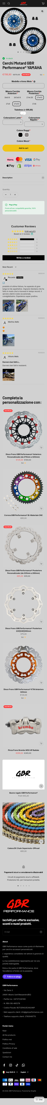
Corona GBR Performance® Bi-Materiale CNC (23, 515)
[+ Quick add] (41, 447)
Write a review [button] (23, 257)
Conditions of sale (10, 1048)
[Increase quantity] (15, 194)
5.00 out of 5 (30, 231)
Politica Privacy (9, 1044)
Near (5, 1031)
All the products (9, 1035)
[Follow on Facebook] (4, 1065)
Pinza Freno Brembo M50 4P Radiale (23, 750)
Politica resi (7, 1039)
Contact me (7, 1057)
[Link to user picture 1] (9, 306)
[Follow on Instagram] (10, 1065)
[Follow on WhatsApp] (23, 1065)
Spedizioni (7, 1052)
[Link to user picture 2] (22, 306)
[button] (13, 239)
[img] (8, 274)
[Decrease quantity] (6, 194)
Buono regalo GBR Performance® (23, 793)
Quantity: (6, 189)
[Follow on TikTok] (17, 1065)
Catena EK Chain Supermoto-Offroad (23, 848)
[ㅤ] (23, 113)
